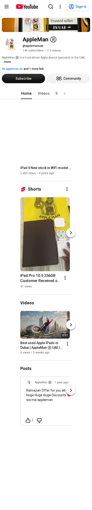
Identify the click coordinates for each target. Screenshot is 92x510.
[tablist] (46, 93)
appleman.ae (14, 69)
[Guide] (6, 6)
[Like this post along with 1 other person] (28, 420)
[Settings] (60, 6)
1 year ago (61, 382)
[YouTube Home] (26, 6)
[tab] (26, 93)
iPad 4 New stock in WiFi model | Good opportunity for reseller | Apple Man (46, 168)
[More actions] (67, 189)
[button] (64, 93)
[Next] (70, 232)
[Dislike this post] (39, 420)
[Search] (51, 6)
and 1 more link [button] (34, 69)
